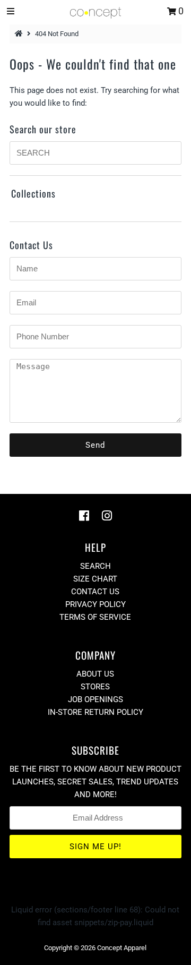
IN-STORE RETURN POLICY (95, 712)
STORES (95, 686)
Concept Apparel (121, 948)
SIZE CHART (95, 579)
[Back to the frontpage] (20, 34)
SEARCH (95, 566)
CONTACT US (95, 591)
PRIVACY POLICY (95, 604)
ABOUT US (95, 674)
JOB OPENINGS (95, 699)
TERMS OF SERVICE (95, 617)
